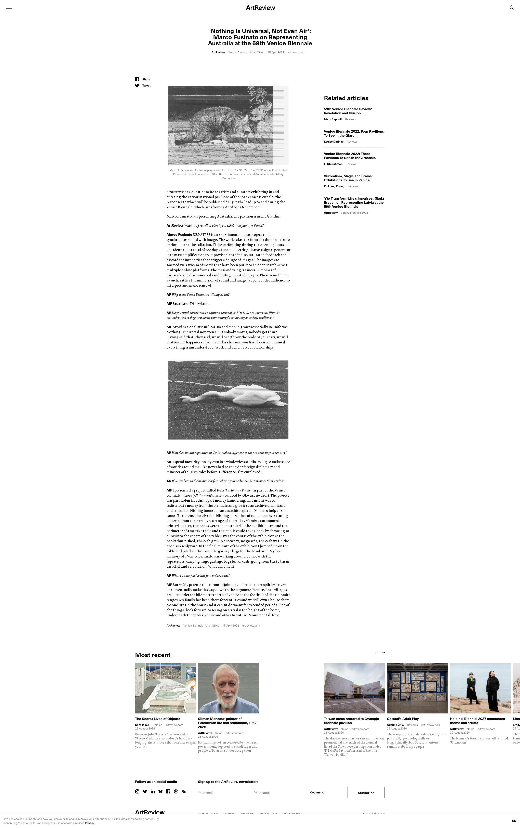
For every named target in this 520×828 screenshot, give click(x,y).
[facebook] (168, 791)
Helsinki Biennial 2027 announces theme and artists (477, 720)
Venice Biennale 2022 (354, 212)
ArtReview (218, 52)
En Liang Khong (334, 186)
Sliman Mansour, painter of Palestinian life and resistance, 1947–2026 (228, 722)
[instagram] (137, 791)
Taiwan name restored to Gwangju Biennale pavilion (351, 720)
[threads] (176, 791)
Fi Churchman (333, 164)
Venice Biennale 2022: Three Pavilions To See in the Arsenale (350, 155)
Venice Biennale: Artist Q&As (246, 52)
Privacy (89, 823)
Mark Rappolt (333, 119)
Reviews (350, 119)
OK (514, 821)
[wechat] (183, 791)
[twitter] (145, 791)
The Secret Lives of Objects (157, 718)
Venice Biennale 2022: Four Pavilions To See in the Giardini (354, 133)
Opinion (157, 725)
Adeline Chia (395, 725)
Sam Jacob (142, 725)
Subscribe (366, 792)
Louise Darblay (333, 141)
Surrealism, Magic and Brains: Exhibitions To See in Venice (348, 178)
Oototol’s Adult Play (403, 718)
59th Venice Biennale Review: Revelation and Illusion (348, 111)
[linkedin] (153, 791)
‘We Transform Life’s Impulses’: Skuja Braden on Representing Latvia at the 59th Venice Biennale (354, 202)
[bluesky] (160, 791)
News (218, 733)
